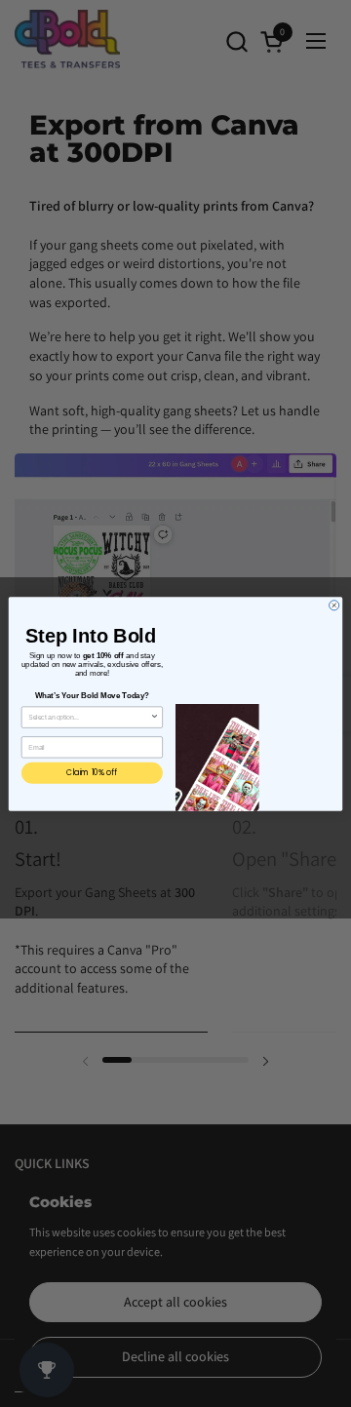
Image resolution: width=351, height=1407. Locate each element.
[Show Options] (154, 716)
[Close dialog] (334, 604)
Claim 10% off (91, 771)
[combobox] (89, 716)
